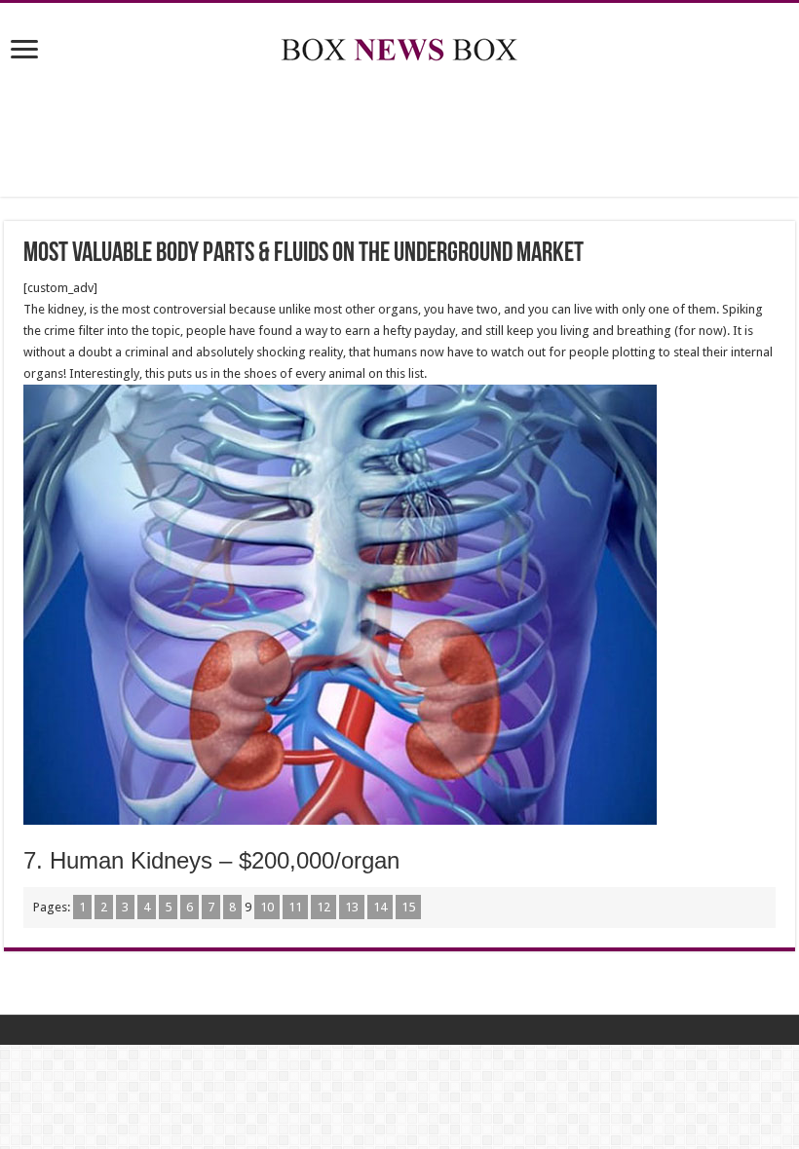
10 (267, 907)
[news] (399, 45)
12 (323, 907)
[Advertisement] (399, 133)
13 (352, 907)
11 (295, 907)
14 (380, 907)
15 (408, 907)
